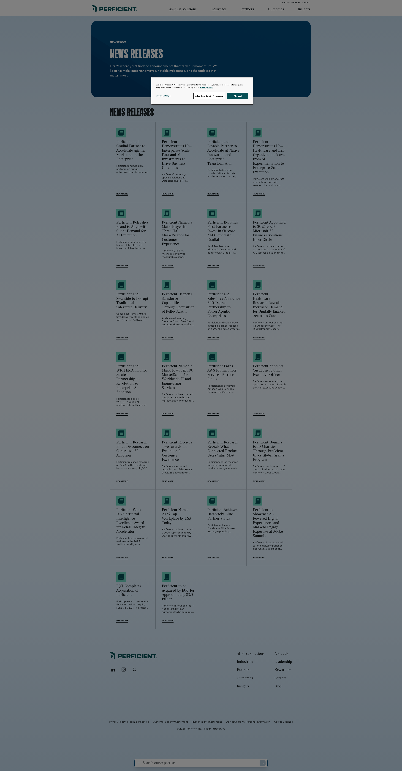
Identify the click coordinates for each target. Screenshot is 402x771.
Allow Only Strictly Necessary (209, 96)
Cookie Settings (163, 96)
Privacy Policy (206, 87)
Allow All (238, 96)
